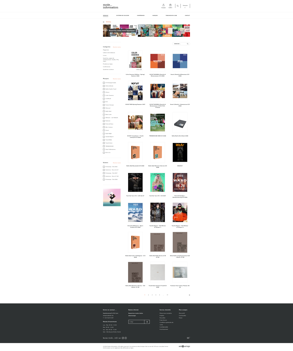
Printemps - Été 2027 (111, 173)
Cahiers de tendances (109, 52)
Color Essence (110, 95)
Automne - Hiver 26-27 (112, 170)
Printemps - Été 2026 (111, 166)
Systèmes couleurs (108, 69)
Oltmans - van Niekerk (112, 117)
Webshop (105, 15)
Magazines (106, 50)
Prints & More (109, 124)
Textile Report (110, 136)
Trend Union (109, 143)
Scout (107, 130)
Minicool (108, 108)
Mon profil (182, 313)
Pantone (108, 121)
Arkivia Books (109, 86)
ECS (107, 101)
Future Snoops (110, 105)
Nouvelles (162, 318)
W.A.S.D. (108, 152)
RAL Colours (109, 127)
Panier (181, 318)
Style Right (109, 133)
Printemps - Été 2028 (111, 179)
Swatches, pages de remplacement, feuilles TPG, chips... (111, 59)
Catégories (112, 47)
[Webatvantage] (184, 346)
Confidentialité (164, 327)
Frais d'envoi (163, 320)
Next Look (108, 114)
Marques (155, 15)
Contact (187, 15)
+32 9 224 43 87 (108, 318)
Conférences (141, 15)
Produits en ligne (108, 64)
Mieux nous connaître (166, 313)
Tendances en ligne (171, 15)
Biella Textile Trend (111, 89)
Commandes (182, 315)
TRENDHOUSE (110, 146)
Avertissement (164, 329)
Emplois (162, 315)
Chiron (107, 92)
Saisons (112, 163)
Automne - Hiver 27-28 (112, 176)
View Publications (111, 149)
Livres (105, 55)
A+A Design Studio (111, 82)
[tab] (112, 46)
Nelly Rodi (108, 111)
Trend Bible (109, 140)
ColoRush (108, 98)
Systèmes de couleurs (122, 15)
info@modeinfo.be (108, 315)
